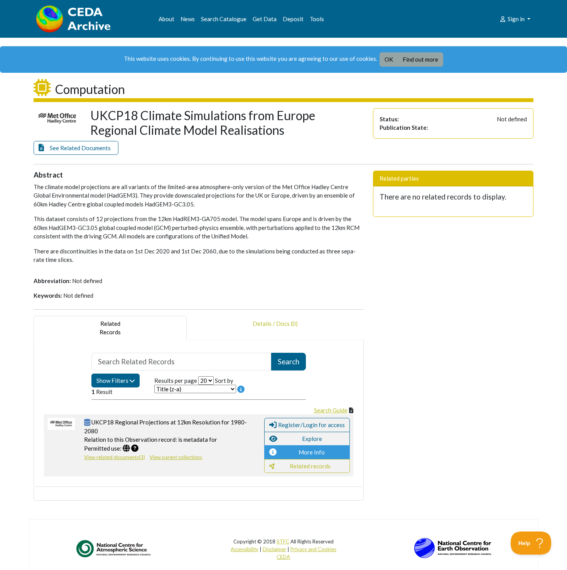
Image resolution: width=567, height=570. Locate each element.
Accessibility (244, 549)
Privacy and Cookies (313, 549)
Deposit (293, 18)
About (166, 18)
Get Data (265, 18)
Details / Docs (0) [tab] (275, 323)
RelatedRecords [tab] (110, 328)
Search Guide (331, 410)
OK (389, 59)
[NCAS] (114, 548)
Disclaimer (274, 549)
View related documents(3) (114, 457)
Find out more (420, 59)
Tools (317, 18)
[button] (76, 148)
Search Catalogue (223, 18)
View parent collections (176, 457)
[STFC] (452, 547)
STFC (283, 541)
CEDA (283, 557)
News (188, 18)
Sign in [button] (516, 18)
